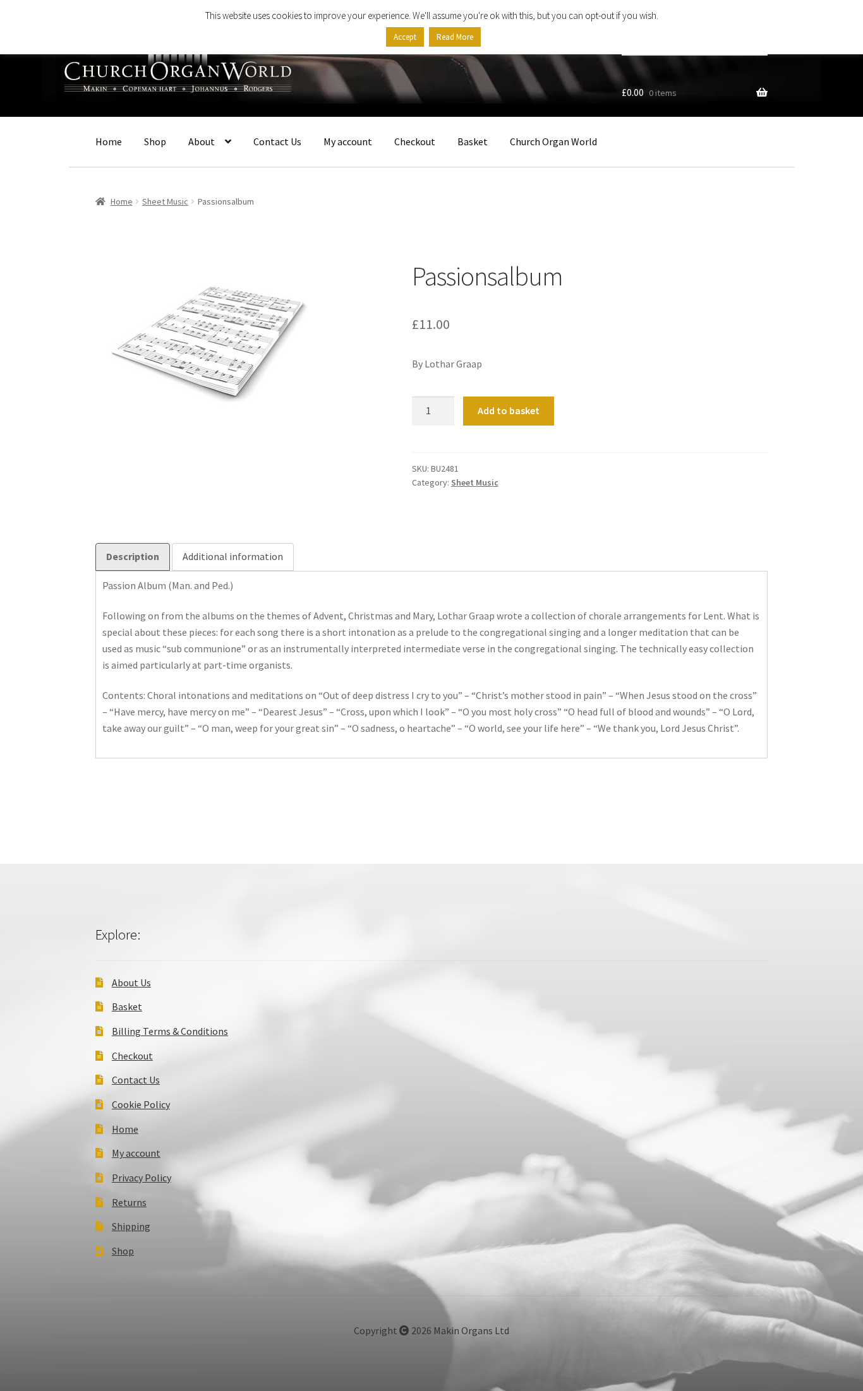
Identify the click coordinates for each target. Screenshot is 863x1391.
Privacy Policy (141, 1177)
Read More (455, 37)
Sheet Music (165, 201)
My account (347, 141)
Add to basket (509, 410)
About (201, 141)
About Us (131, 982)
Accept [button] (405, 37)
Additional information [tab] (233, 556)
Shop (155, 141)
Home (108, 141)
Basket (472, 141)
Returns (129, 1202)
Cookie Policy (141, 1104)
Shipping (131, 1226)
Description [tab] (132, 556)
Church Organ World (553, 141)
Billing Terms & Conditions (170, 1031)
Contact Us (277, 141)
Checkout (414, 141)
